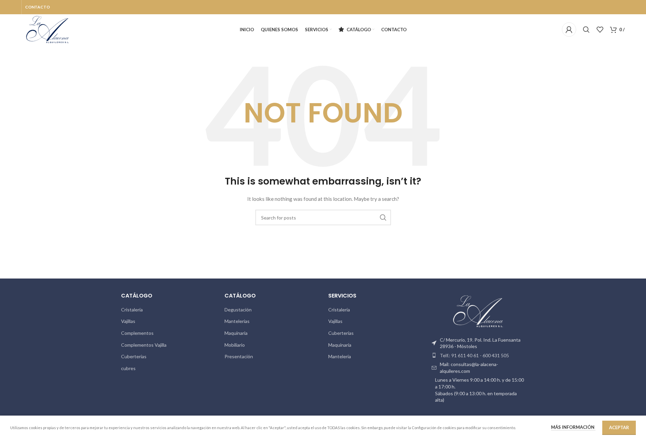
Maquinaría (339, 345)
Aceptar (619, 427)
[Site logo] (47, 29)
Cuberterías (133, 356)
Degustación (238, 309)
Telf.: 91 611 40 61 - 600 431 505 (474, 355)
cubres (128, 368)
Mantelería (339, 356)
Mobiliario (234, 345)
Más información (573, 427)
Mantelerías (237, 321)
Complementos (137, 333)
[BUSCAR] (383, 217)
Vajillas (128, 321)
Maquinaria (236, 333)
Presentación (238, 356)
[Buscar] (586, 29)
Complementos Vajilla (144, 345)
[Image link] (478, 312)
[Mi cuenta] (569, 29)
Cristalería (132, 309)
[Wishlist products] (600, 29)
